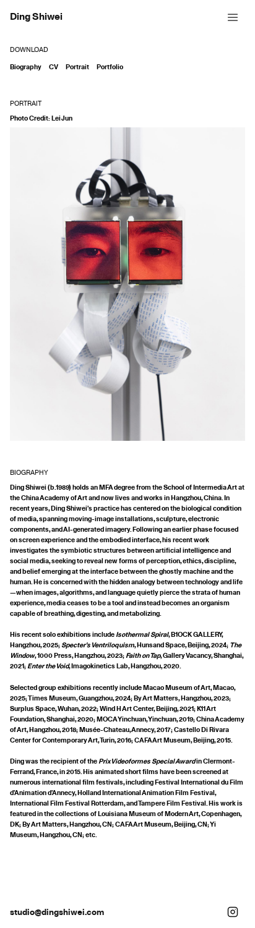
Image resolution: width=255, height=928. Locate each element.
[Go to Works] (36, 16)
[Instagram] (232, 912)
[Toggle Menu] (232, 16)
